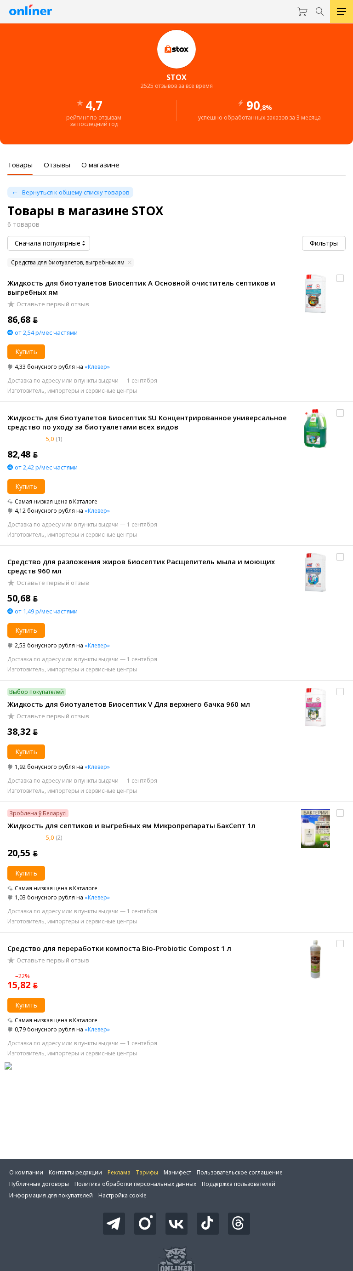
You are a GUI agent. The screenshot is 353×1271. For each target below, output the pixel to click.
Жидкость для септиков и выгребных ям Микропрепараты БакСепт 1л (131, 825)
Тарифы (147, 1172)
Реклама (119, 1172)
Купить (26, 351)
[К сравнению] (340, 278)
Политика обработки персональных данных (135, 1184)
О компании (26, 1172)
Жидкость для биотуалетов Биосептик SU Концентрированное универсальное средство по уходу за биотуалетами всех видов (147, 422)
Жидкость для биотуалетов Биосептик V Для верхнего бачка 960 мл (128, 704)
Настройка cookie (122, 1195)
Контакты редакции (75, 1172)
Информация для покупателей (51, 1195)
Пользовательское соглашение (240, 1172)
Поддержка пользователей (238, 1184)
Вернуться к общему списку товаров (76, 192)
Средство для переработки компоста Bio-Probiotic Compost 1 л (119, 948)
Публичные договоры (39, 1184)
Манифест (177, 1172)
